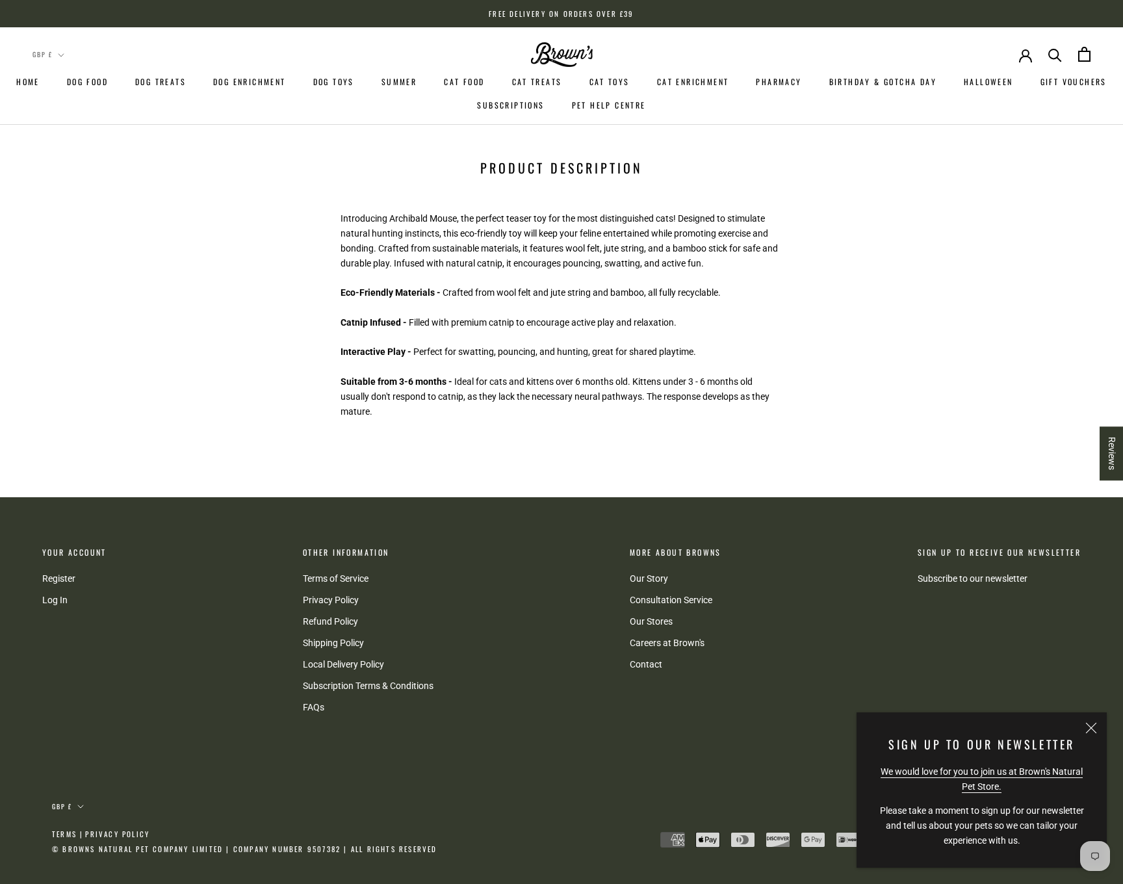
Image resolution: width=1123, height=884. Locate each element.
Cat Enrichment (693, 81)
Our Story (649, 578)
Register (58, 578)
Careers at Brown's (667, 643)
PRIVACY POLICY (117, 834)
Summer (399, 81)
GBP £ (42, 54)
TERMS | (67, 834)
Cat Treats (537, 81)
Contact (646, 664)
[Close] (1091, 728)
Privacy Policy (331, 600)
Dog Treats (160, 81)
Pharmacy (778, 81)
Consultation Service (671, 600)
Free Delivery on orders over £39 (561, 13)
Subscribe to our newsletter (972, 578)
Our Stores (651, 621)
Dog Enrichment (249, 81)
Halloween (988, 81)
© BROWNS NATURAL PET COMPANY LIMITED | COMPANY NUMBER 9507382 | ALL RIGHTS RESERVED (244, 849)
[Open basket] (1084, 54)
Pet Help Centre (609, 104)
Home (28, 81)
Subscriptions (510, 104)
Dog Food (87, 81)
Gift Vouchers (1073, 81)
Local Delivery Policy (343, 664)
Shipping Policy (333, 643)
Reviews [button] (1112, 453)
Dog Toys (333, 81)
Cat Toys (609, 81)
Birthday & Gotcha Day (882, 81)
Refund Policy (330, 621)
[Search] (1055, 54)
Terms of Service (335, 578)
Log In (55, 600)
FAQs (313, 707)
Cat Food (464, 81)
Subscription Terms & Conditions (368, 686)
